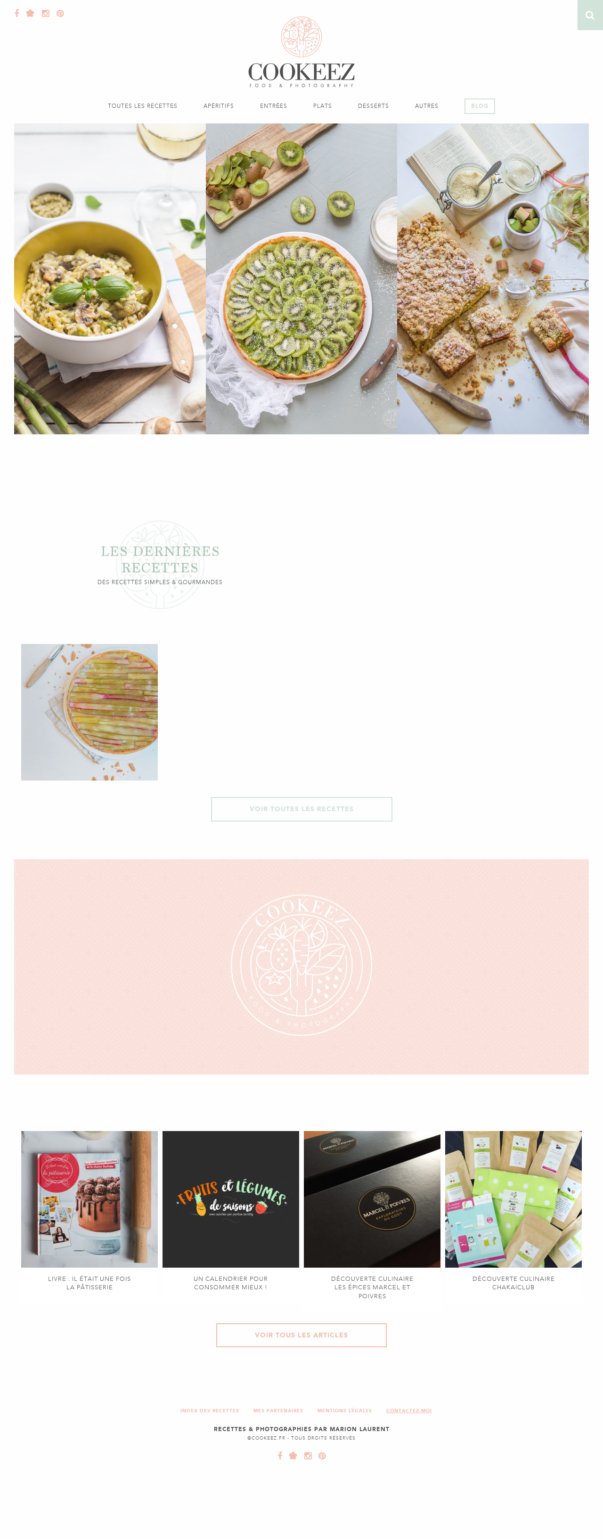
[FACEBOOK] (280, 1456)
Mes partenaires (278, 1411)
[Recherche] (590, 15)
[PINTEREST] (320, 1456)
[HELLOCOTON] (291, 1456)
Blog (480, 106)
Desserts (373, 106)
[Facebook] (16, 13)
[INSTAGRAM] (306, 1456)
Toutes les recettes (143, 106)
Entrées (273, 106)
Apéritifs (219, 106)
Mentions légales (345, 1411)
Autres (427, 106)
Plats (322, 106)
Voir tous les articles (301, 1335)
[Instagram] (43, 13)
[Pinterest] (58, 13)
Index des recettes (209, 1411)
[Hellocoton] (28, 13)
